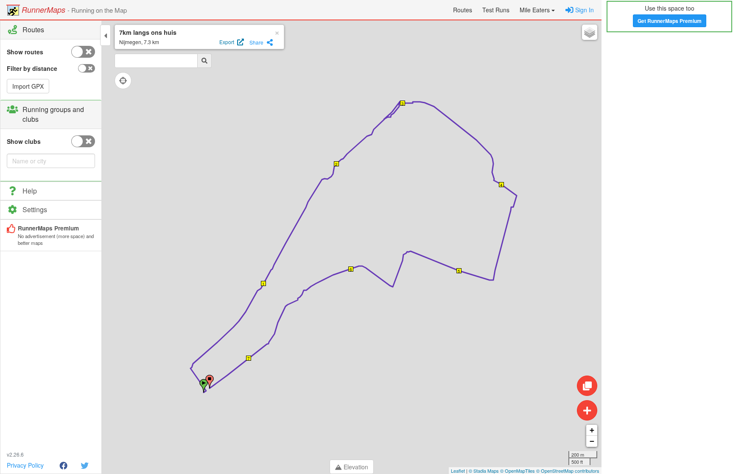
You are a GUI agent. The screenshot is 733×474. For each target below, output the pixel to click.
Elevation (356, 467)
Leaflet (458, 470)
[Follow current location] (123, 80)
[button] (537, 10)
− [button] (592, 441)
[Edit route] (587, 386)
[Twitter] (84, 465)
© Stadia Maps (484, 470)
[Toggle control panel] (105, 35)
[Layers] (589, 32)
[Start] (203, 386)
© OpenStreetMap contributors (567, 470)
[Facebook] (63, 465)
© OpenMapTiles (517, 470)
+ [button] (592, 430)
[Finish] (209, 381)
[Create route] (587, 410)
